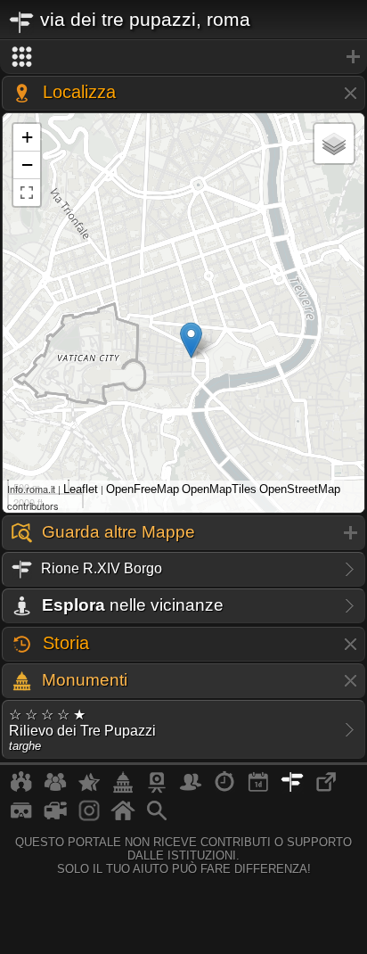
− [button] (27, 164)
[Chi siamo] (55, 789)
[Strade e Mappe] (292, 789)
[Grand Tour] (89, 789)
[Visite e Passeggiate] (21, 789)
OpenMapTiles (219, 489)
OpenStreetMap (299, 489)
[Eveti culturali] (258, 789)
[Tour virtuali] (21, 817)
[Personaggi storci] (191, 789)
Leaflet (80, 489)
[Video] (55, 817)
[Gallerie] (89, 817)
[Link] (326, 789)
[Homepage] (123, 817)
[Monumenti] (123, 789)
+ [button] (27, 137)
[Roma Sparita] (157, 789)
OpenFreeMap (142, 489)
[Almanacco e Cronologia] (224, 789)
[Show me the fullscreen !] (26, 192)
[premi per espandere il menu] (183, 57)
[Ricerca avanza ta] (157, 817)
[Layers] (334, 143)
